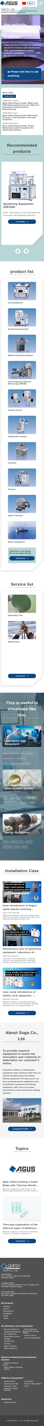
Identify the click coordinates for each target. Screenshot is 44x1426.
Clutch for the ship (11, 1384)
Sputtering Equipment (12, 1332)
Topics (5, 1318)
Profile (5, 1316)
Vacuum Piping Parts (32, 1338)
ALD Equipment (10, 1334)
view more (20, 558)
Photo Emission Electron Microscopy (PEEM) (31, 1331)
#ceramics (23, 803)
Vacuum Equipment (11, 1329)
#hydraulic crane (17, 842)
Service (6, 1309)
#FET (5, 798)
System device (10, 1381)
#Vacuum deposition (11, 763)
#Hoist (17, 847)
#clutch (6, 842)
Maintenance (8, 1311)
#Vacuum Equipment (11, 753)
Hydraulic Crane (10, 1386)
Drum (26, 1386)
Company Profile (20, 1129)
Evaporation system (12, 1336)
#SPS (12, 798)
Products (6, 1306)
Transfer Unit (9, 1341)
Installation (7, 1313)
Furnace (7, 1343)
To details (20, 221)
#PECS (34, 798)
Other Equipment (10, 1348)
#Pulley (29, 842)
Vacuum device (30, 1335)
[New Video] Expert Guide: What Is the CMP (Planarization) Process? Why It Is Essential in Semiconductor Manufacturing (20, 106)
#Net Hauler (8, 847)
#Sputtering (21, 758)
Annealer (7, 1339)
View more (9, 96)
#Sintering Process (10, 803)
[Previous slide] (18, 251)
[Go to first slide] (26, 251)
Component (28, 1381)
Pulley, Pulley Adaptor (32, 1384)
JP (32, 3)
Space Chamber (10, 1346)
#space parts (25, 763)
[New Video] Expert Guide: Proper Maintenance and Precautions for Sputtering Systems (18, 128)
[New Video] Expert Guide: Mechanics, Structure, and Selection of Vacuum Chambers (20, 118)
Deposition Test (10, 1402)
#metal (32, 803)
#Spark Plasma (9, 758)
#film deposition (26, 753)
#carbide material (23, 798)
